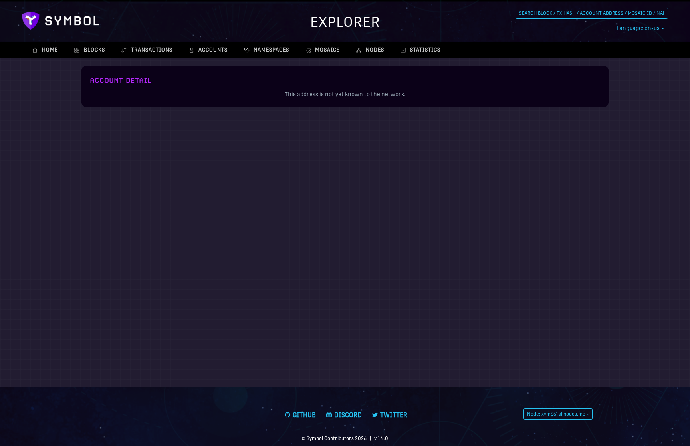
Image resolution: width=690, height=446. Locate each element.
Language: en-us (638, 28)
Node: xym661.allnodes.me (556, 414)
